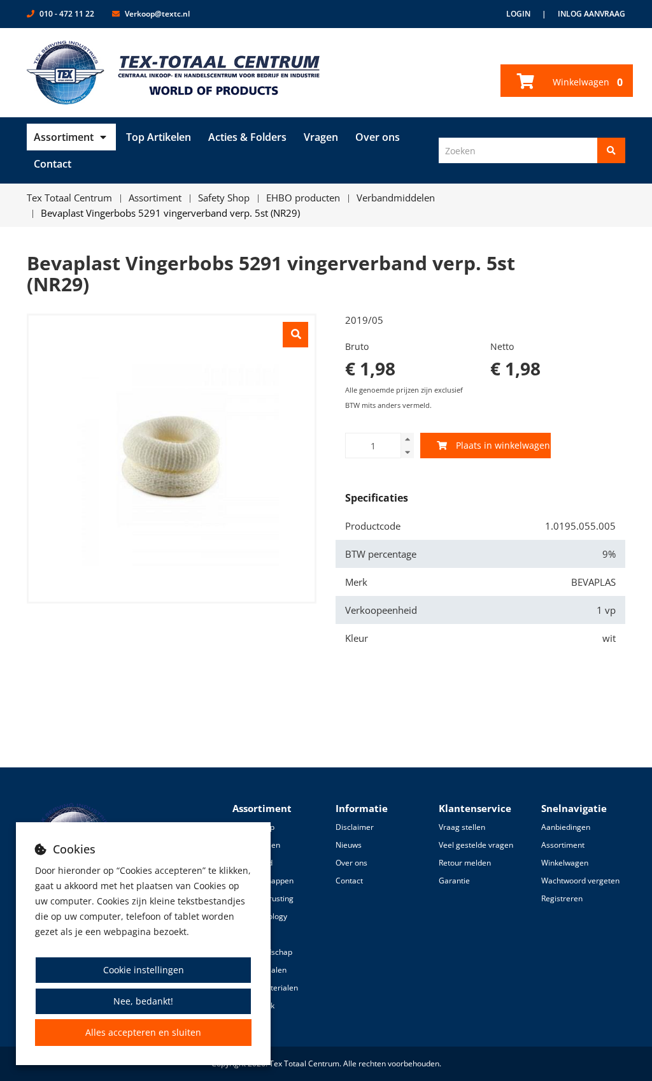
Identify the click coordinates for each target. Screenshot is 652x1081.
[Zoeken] (611, 150)
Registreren (562, 898)
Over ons (377, 137)
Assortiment (64, 137)
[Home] (173, 73)
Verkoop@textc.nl (157, 13)
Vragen (321, 137)
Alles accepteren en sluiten (143, 1032)
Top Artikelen (158, 137)
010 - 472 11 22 (66, 13)
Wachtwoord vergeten (580, 880)
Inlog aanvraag (591, 13)
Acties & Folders (247, 137)
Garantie (454, 880)
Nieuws (349, 844)
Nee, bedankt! (143, 1001)
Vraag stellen (462, 827)
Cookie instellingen (143, 970)
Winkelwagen (586, 82)
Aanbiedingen (565, 827)
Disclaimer (355, 827)
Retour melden (465, 862)
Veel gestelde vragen (476, 844)
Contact (52, 164)
